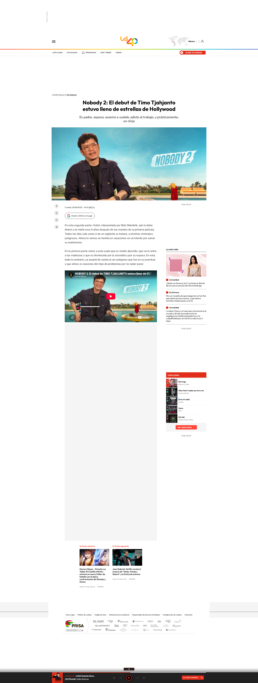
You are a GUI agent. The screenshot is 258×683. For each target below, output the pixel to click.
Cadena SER (150, 621)
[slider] (129, 672)
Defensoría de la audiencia (119, 615)
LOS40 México (129, 41)
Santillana (123, 621)
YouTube (121, 597)
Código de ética (100, 615)
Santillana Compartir (138, 621)
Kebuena (174, 625)
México (191, 41)
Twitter (56, 213)
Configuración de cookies (172, 615)
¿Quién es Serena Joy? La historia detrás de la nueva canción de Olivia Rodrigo (185, 284)
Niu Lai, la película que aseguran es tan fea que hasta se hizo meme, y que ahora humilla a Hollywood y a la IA (186, 298)
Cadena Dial (145, 625)
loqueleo (158, 629)
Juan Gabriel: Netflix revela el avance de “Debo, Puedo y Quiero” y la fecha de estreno (126, 571)
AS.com (158, 621)
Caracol (177, 621)
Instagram (126, 597)
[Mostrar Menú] (55, 41)
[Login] (202, 41)
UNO (116, 625)
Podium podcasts (123, 629)
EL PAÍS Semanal (155, 625)
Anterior (114, 678)
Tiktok (115, 597)
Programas (91, 53)
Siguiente (144, 678)
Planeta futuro (164, 625)
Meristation (171, 629)
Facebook (56, 206)
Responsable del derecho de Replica (146, 615)
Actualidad (72, 53)
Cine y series (105, 53)
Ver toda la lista (184, 427)
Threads (142, 597)
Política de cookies (85, 615)
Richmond (96, 629)
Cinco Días (135, 625)
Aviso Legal (70, 615)
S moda (146, 629)
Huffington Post (101, 625)
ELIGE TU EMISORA (192, 677)
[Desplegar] (129, 669)
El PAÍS (98, 621)
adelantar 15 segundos (137, 678)
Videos (119, 53)
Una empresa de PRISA (74, 624)
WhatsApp (56, 220)
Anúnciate (188, 615)
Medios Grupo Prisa (74, 630)
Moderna (110, 629)
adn (167, 621)
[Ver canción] (173, 383)
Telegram (56, 227)
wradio (124, 625)
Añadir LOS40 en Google (81, 216)
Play (129, 678)
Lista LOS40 (57, 53)
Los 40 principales (111, 621)
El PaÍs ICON (134, 629)
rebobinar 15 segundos (120, 678)
